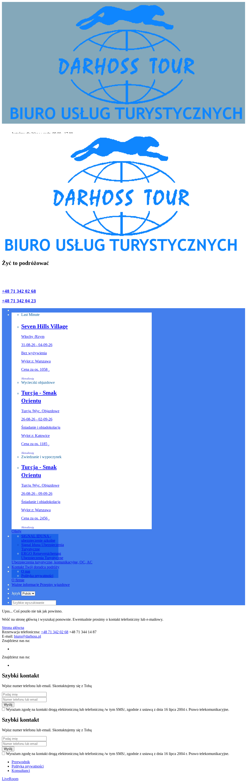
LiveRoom (10, 779)
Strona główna (13, 628)
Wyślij (8, 704)
